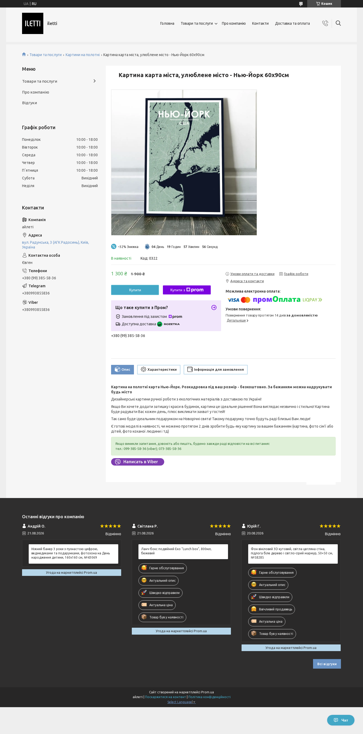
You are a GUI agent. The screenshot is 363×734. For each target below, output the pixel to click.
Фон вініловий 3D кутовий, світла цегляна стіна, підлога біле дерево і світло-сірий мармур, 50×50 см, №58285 (292, 553)
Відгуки (29, 102)
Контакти (260, 23)
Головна (167, 23)
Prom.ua (207, 692)
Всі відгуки (327, 664)
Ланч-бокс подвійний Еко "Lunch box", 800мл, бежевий (176, 551)
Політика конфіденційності (209, 697)
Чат (344, 720)
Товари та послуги (197, 23)
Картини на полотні (83, 55)
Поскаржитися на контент (165, 697)
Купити (135, 290)
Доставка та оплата (292, 23)
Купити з (177, 290)
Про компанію (234, 23)
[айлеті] (32, 23)
